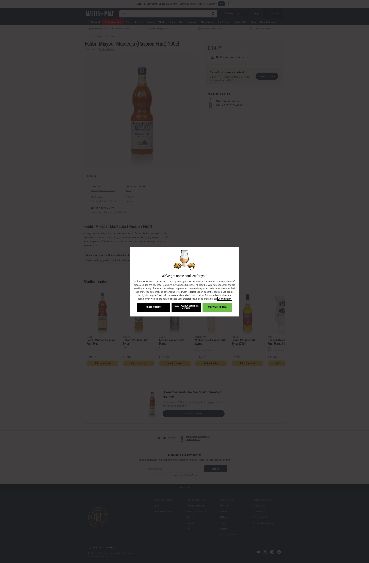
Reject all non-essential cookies (186, 307)
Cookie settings (153, 307)
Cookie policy (224, 298)
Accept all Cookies (217, 307)
